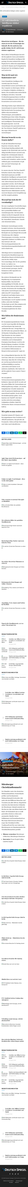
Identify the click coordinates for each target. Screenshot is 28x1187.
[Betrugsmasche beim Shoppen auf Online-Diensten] (14, 573)
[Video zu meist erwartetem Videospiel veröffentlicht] (14, 491)
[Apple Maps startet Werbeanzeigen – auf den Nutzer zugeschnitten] (14, 449)
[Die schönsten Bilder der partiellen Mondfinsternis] (14, 511)
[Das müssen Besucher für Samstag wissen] (14, 950)
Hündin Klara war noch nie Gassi (11, 979)
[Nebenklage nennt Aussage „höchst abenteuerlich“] (14, 1010)
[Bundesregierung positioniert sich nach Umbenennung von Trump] (4, 657)
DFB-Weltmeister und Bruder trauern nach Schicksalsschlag (16, 649)
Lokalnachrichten (7, 761)
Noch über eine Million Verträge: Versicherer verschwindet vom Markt (17, 640)
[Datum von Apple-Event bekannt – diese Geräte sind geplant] (14, 470)
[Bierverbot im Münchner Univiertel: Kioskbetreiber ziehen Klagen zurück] (14, 1030)
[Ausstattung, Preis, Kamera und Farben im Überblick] (14, 594)
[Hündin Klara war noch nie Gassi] (14, 970)
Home (3, 7)
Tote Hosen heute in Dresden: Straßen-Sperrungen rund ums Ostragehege (13, 897)
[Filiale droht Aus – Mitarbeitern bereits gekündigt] (14, 929)
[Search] (25, 2)
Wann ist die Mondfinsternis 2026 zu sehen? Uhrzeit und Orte (12, 624)
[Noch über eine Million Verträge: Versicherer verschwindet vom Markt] (4, 640)
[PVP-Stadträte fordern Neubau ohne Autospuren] (14, 989)
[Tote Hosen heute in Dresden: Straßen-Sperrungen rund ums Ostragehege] (14, 888)
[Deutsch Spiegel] (15, 2)
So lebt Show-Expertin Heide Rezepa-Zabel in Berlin (16, 664)
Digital (4, 16)
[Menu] (3, 2)
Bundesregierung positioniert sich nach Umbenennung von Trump (17, 656)
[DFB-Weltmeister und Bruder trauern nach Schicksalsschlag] (4, 650)
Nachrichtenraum (11, 29)
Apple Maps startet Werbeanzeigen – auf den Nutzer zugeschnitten (13, 459)
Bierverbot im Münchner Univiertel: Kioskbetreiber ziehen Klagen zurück (13, 1040)
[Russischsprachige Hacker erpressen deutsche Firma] (14, 532)
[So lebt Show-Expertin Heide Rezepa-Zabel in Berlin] (4, 665)
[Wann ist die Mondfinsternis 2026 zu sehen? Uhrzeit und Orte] (14, 614)
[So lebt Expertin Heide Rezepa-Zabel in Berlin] (14, 908)
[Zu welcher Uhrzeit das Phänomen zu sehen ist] (14, 552)
